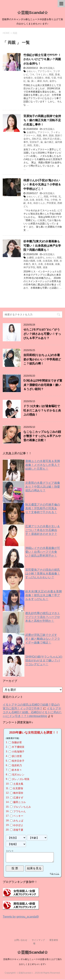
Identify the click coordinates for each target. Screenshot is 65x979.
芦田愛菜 (51, 203)
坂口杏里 (17, 756)
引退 (53, 77)
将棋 (47, 77)
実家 (56, 260)
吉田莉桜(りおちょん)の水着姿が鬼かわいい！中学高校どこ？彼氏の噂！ (42, 359)
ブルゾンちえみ (22, 806)
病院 (29, 145)
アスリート (43, 132)
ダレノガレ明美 (20, 779)
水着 (40, 264)
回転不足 (36, 138)
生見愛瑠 (18, 788)
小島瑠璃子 (18, 751)
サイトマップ (38, 940)
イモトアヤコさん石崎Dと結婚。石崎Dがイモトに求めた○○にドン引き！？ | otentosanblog (32, 712)
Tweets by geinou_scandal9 (21, 916)
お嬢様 (30, 257)
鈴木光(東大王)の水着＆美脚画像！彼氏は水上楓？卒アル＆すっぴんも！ (43, 595)
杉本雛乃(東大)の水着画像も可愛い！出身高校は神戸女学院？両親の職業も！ (42, 245)
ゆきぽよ (18, 825)
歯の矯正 (49, 142)
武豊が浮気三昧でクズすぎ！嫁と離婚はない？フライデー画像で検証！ (42, 638)
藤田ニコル (19, 802)
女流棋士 (39, 77)
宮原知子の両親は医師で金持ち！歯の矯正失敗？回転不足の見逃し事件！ (42, 120)
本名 (29, 203)
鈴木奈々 (17, 770)
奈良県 (39, 199)
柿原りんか (39, 203)
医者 (57, 74)
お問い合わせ (20, 940)
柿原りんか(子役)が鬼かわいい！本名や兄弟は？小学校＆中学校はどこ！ (42, 184)
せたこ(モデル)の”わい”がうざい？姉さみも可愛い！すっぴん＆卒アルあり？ (42, 333)
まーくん (55, 874)
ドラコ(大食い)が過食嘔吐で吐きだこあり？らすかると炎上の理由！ (42, 410)
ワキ (32, 74)
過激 (45, 267)
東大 (34, 264)
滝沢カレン (18, 774)
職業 (39, 267)
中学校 (53, 196)
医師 (51, 135)
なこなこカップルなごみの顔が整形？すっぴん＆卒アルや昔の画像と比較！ (42, 436)
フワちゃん (19, 811)
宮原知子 (34, 142)
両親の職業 (29, 260)
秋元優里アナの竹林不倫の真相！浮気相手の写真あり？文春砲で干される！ (42, 508)
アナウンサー (45, 71)
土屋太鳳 (18, 783)
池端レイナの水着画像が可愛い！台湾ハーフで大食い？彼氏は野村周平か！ (42, 551)
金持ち (53, 81)
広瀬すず (18, 797)
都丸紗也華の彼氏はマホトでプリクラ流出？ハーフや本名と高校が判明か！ (42, 617)
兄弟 (25, 199)
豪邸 (39, 81)
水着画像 (49, 264)
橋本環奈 (18, 793)
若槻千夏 (18, 829)
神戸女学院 (29, 267)
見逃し (36, 145)
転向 (45, 81)
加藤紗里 (17, 742)
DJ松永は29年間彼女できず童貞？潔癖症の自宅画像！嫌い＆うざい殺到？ (42, 385)
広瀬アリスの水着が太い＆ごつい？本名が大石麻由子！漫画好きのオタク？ (42, 530)
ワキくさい (41, 74)
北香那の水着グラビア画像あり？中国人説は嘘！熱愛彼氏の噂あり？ (42, 486)
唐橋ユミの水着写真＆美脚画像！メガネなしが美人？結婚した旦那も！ (42, 465)
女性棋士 (28, 77)
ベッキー (18, 816)
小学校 (53, 199)
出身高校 (47, 260)
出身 (32, 199)
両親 (51, 74)
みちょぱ (18, 820)
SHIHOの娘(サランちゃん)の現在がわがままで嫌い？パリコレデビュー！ (43, 660)
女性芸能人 (49, 68)
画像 (57, 264)
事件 (45, 135)
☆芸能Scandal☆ (32, 12)
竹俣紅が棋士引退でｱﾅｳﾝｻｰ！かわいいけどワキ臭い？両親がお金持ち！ (42, 59)
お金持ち (31, 132)
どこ (40, 196)
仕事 (39, 260)
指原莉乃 (17, 765)
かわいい (31, 71)
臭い (33, 81)
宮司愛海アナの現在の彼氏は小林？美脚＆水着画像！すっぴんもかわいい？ (42, 573)
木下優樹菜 (18, 747)
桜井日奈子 (18, 760)
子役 (46, 199)
